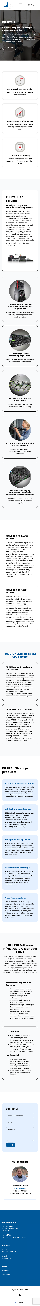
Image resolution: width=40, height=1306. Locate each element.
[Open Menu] (20, 5)
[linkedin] (20, 1295)
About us (5, 1270)
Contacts (6, 1274)
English (33, 5)
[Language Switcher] (37, 5)
